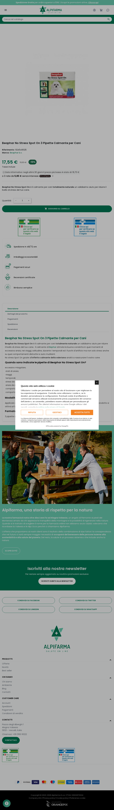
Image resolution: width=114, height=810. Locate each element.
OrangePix (64, 426)
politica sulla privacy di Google (51, 407)
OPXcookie (49, 426)
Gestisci (57, 412)
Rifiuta (32, 412)
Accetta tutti (82, 412)
